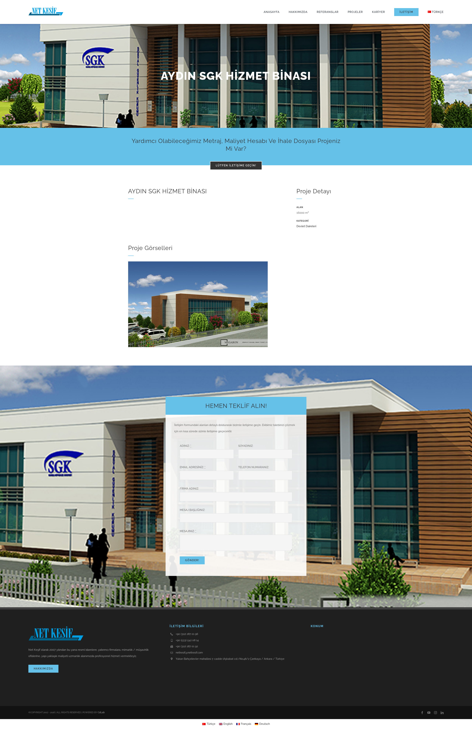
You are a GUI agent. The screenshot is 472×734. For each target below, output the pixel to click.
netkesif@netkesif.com (189, 652)
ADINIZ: (185, 446)
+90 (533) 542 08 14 (187, 640)
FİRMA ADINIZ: (189, 488)
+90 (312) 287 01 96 (187, 633)
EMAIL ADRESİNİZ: (192, 467)
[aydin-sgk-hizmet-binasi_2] (198, 262)
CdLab (101, 712)
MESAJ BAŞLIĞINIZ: (192, 510)
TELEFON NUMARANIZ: (253, 467)
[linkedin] (442, 712)
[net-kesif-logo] (45, 6)
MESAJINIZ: (188, 531)
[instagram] (435, 712)
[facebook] (422, 712)
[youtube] (428, 712)
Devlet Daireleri (306, 226)
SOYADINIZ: (245, 446)
